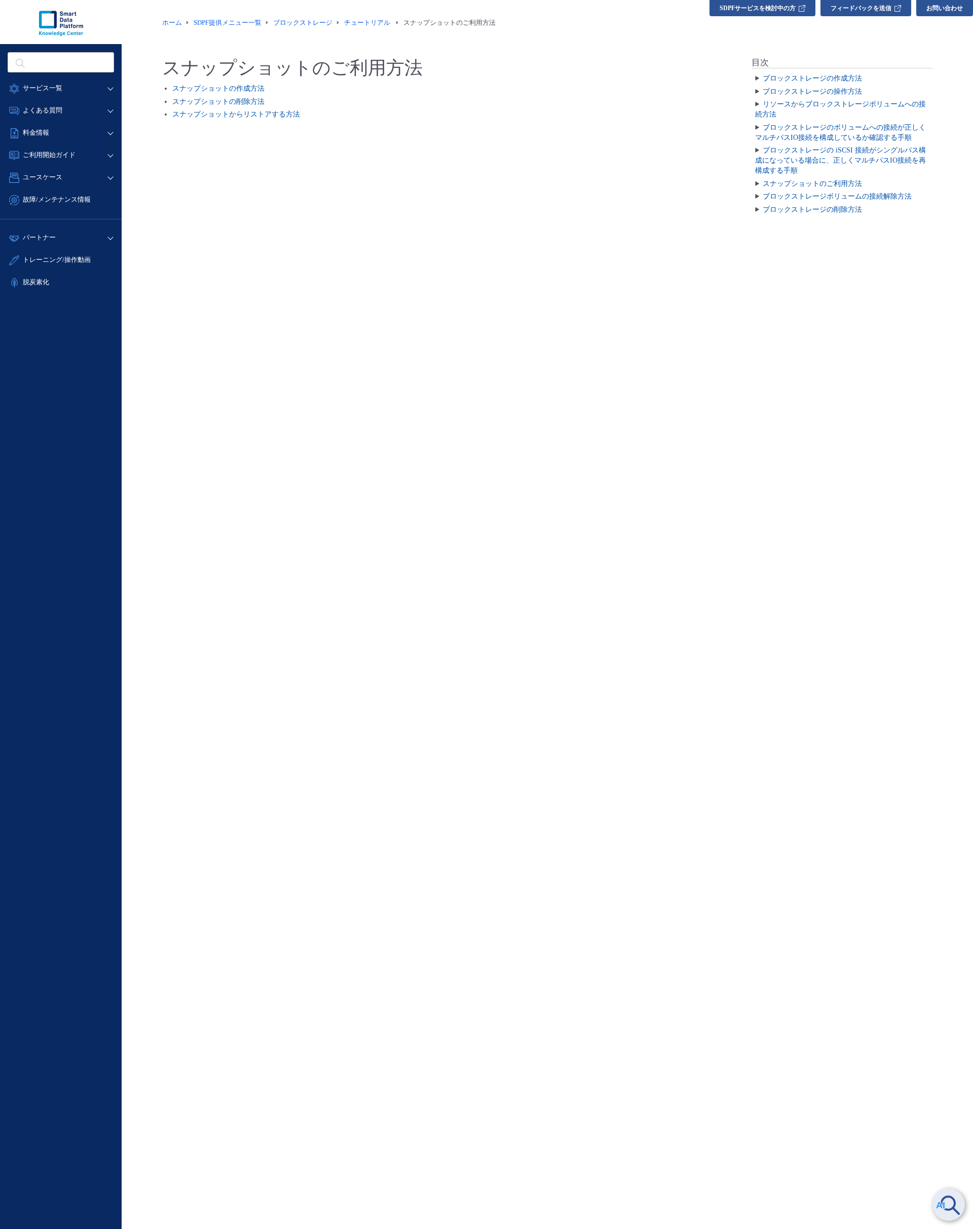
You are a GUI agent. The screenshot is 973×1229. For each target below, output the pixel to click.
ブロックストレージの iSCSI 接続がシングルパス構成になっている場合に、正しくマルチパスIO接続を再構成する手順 (840, 160)
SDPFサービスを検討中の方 (758, 8)
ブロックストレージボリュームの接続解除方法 (837, 196)
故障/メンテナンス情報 (57, 199)
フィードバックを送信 (861, 8)
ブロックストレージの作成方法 (812, 78)
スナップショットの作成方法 (218, 88)
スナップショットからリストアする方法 (236, 114)
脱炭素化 (36, 282)
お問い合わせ (944, 8)
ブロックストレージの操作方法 (812, 91)
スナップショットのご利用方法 (812, 183)
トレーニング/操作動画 (57, 259)
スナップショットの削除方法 (218, 101)
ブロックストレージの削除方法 (812, 209)
